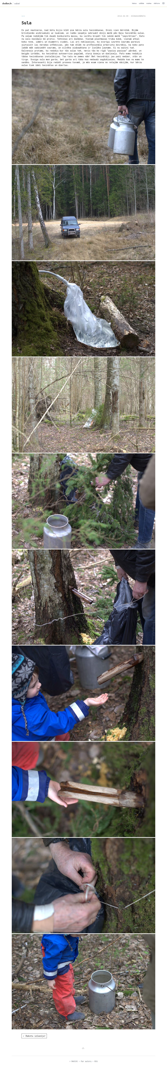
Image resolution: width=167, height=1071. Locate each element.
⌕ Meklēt (73, 1061)
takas (134, 3)
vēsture (157, 3)
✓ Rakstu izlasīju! (34, 1035)
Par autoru (86, 1061)
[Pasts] (163, 3)
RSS (96, 1061)
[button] (83, 116)
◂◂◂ (23, 16)
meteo (148, 3)
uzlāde (141, 3)
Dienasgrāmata (138, 16)
